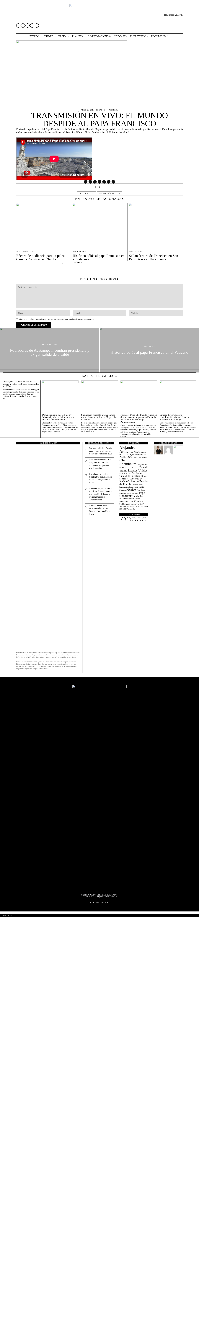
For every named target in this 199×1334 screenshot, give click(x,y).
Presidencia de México (132, 499)
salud (132, 504)
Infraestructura (124, 487)
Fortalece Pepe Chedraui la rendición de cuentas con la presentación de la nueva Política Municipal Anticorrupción (138, 418)
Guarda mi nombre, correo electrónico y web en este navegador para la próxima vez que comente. (56, 319)
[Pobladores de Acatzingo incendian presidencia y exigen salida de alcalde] (49, 350)
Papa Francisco (86, 193)
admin (78, 262)
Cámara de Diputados (132, 468)
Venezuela (131, 509)
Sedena (136, 504)
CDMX (136, 457)
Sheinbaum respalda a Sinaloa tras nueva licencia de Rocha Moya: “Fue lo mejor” (99, 417)
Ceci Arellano (143, 457)
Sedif (142, 504)
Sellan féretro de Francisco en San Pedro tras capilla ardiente (153, 257)
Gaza (129, 473)
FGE (121, 473)
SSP (125, 508)
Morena (122, 490)
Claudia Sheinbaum (127, 462)
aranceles (126, 455)
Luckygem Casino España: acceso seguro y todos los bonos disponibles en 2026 (21, 384)
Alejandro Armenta (127, 449)
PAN (131, 493)
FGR (126, 474)
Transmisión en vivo (109, 193)
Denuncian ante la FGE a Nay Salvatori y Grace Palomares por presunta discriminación (58, 417)
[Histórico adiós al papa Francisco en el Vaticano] (149, 350)
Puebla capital (124, 504)
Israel (131, 487)
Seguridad (124, 506)
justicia (136, 487)
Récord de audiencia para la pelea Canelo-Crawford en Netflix (40, 257)
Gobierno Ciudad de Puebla (130, 474)
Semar (146, 507)
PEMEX (135, 493)
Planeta (100, 110)
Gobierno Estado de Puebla (133, 483)
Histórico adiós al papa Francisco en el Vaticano (99, 257)
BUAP (130, 457)
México (131, 489)
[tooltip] (18, 25)
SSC (120, 509)
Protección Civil (126, 501)
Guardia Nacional (137, 485)
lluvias (141, 487)
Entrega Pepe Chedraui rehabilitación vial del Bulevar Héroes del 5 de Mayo (175, 417)
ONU (127, 493)
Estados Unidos (138, 470)
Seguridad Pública (136, 507)
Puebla (138, 501)
